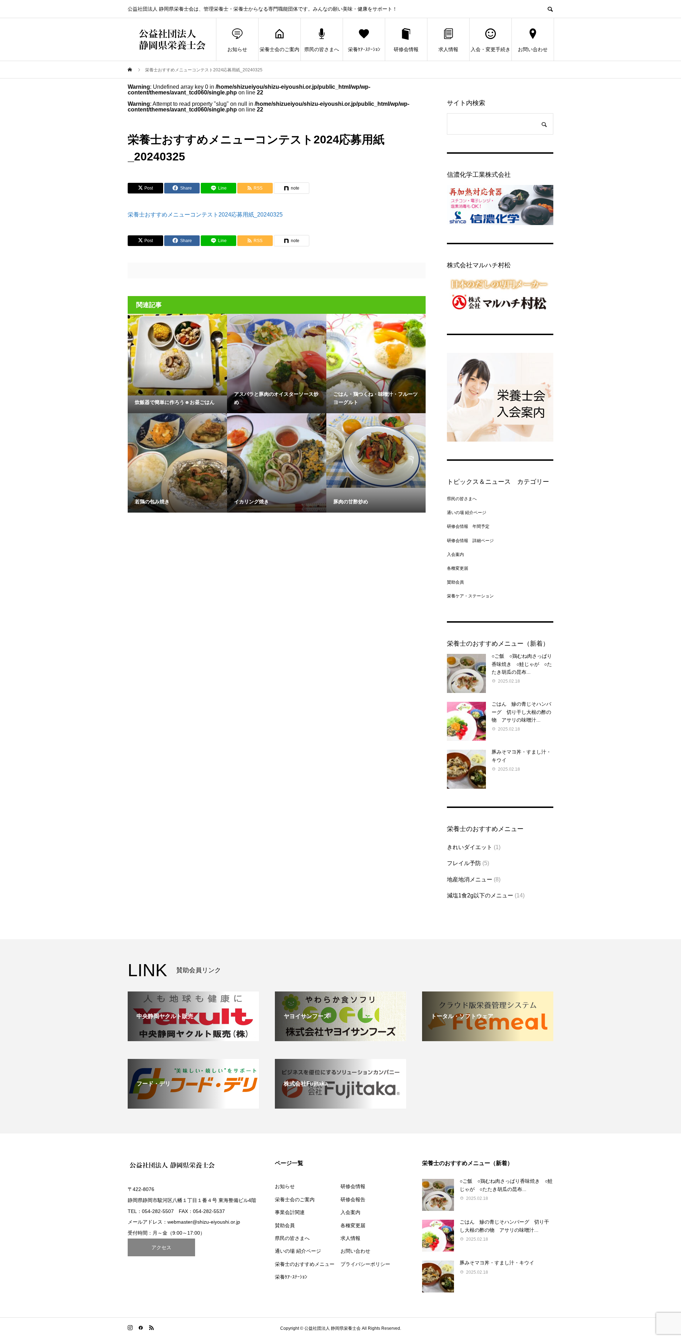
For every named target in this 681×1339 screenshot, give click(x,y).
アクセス (161, 1247)
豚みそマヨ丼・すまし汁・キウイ (497, 1263)
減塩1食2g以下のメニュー (480, 895)
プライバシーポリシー (365, 1264)
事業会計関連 (290, 1212)
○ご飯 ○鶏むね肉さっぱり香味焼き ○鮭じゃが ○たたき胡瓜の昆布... (522, 664)
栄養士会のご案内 (279, 49)
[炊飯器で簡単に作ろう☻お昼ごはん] (177, 354)
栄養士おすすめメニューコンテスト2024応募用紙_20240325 (205, 215)
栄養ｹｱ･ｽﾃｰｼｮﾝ (364, 49)
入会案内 (455, 554)
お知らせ (237, 49)
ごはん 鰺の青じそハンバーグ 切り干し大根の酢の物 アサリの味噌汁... (521, 712)
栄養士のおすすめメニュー (304, 1264)
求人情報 (448, 49)
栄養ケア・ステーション (470, 596)
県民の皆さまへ (321, 49)
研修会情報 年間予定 (468, 526)
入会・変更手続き (490, 49)
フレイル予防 (464, 863)
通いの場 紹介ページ (466, 512)
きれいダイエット (469, 847)
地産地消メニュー (469, 879)
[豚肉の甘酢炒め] (376, 450)
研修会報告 (352, 1199)
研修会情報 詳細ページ (470, 540)
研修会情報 (406, 49)
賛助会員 (455, 582)
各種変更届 (457, 568)
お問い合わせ (533, 49)
